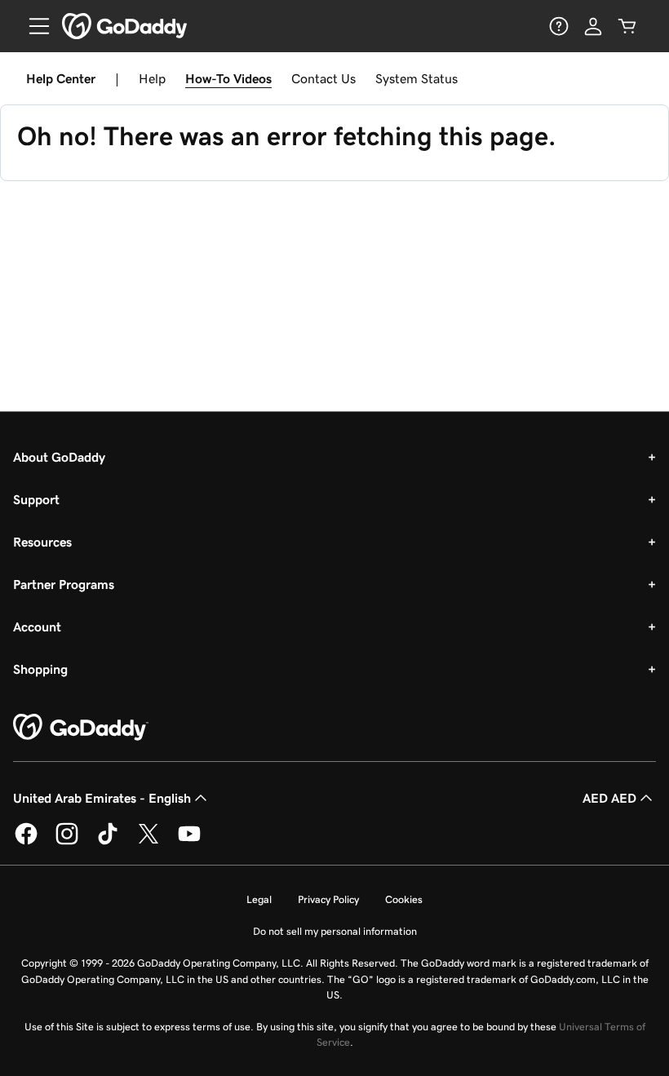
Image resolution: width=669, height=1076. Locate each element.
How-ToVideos (228, 78)
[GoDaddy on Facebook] (26, 841)
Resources (42, 541)
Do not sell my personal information (335, 931)
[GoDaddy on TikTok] (108, 841)
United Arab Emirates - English (102, 797)
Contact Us (323, 78)
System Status (416, 78)
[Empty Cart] (627, 26)
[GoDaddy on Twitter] (148, 841)
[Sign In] (593, 26)
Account (37, 626)
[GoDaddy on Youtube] (189, 841)
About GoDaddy (59, 456)
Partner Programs (63, 584)
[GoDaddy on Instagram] (67, 841)
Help (152, 78)
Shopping (40, 668)
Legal (259, 899)
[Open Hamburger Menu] (32, 26)
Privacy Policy (328, 899)
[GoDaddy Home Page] (80, 728)
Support (36, 499)
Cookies (404, 899)
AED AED (609, 797)
